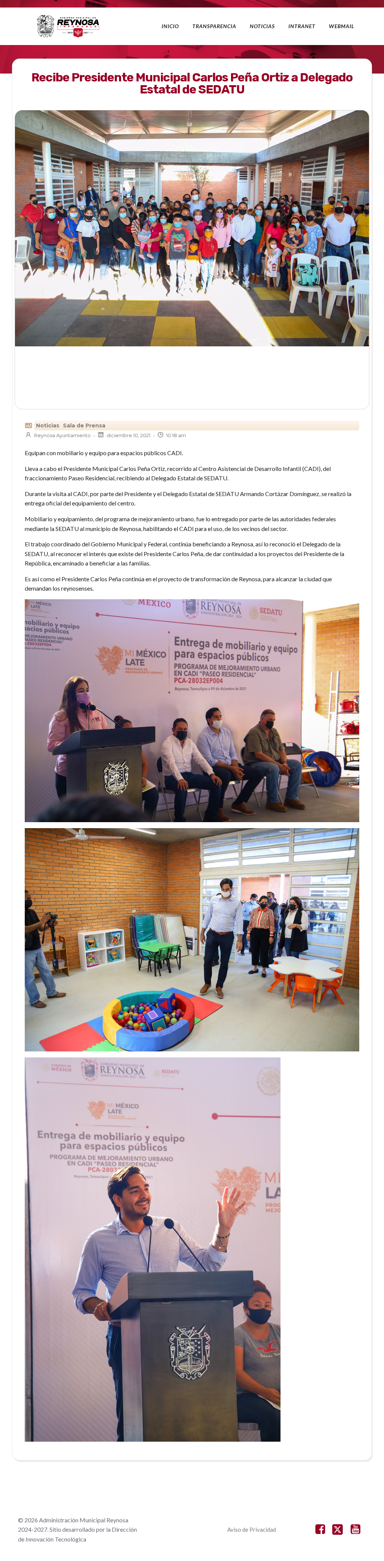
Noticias (262, 26)
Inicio (170, 26)
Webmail (341, 26)
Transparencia (214, 26)
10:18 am (176, 435)
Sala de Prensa (84, 425)
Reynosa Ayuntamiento (62, 435)
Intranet (301, 26)
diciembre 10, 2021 (128, 435)
